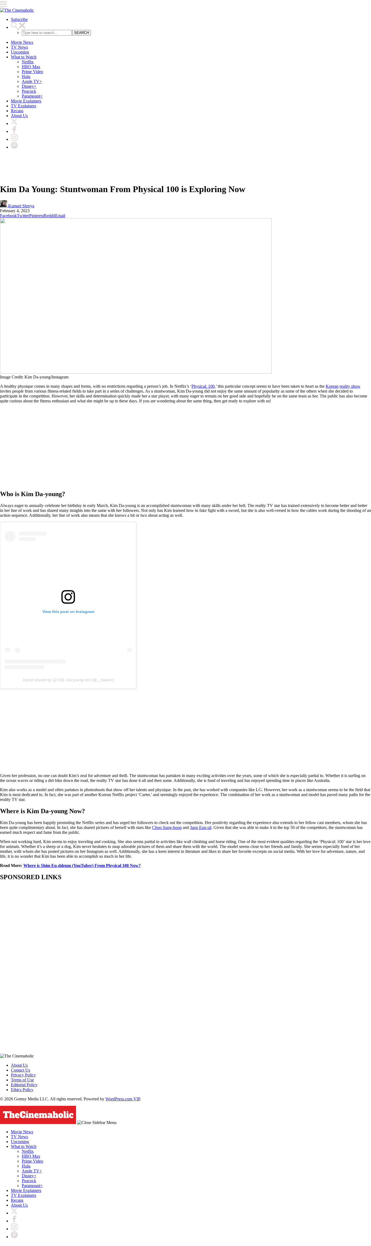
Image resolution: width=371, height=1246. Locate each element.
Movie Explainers (26, 101)
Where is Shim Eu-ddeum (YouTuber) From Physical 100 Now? (82, 865)
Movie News (22, 42)
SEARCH (81, 33)
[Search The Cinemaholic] (18, 27)
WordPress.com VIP (122, 1099)
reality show (349, 386)
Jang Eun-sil (200, 827)
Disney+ (29, 86)
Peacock (29, 91)
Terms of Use (22, 1080)
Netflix (28, 62)
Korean (332, 386)
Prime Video (32, 71)
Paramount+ (32, 96)
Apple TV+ (32, 81)
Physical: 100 (203, 386)
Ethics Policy (22, 1089)
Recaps (17, 110)
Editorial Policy (24, 1084)
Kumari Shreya (20, 206)
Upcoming (20, 52)
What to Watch (23, 57)
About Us (19, 115)
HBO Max (31, 66)
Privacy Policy (23, 1075)
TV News (19, 47)
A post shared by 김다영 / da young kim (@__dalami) (68, 680)
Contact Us (20, 1070)
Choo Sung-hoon (167, 827)
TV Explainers (23, 106)
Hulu (26, 76)
